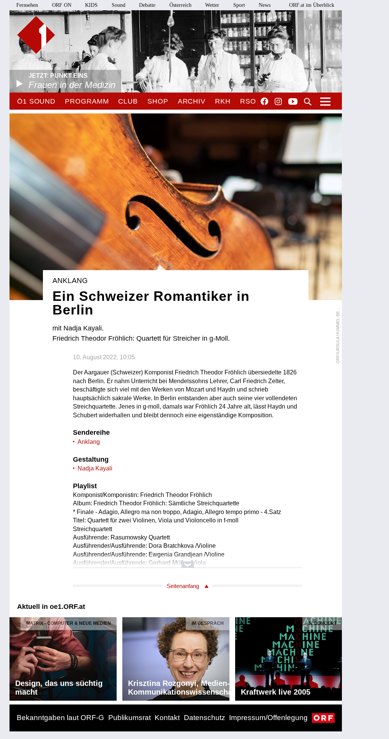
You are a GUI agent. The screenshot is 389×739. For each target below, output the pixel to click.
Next (336, 657)
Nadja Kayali (94, 468)
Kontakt (167, 718)
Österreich (180, 5)
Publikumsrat (129, 718)
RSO (248, 101)
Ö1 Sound (36, 101)
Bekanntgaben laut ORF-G (60, 718)
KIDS (91, 5)
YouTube (292, 102)
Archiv (192, 101)
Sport (239, 5)
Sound (118, 5)
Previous (15, 657)
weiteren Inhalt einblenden (187, 561)
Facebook (264, 101)
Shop (157, 101)
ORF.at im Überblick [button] (311, 5)
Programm (87, 101)
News (264, 5)
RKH (223, 101)
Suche (308, 101)
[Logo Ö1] (36, 35)
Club (128, 101)
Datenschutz (204, 718)
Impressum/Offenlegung (268, 718)
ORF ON (61, 5)
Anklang (88, 442)
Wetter (212, 5)
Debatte (147, 5)
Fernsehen (27, 5)
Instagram (278, 101)
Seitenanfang (183, 586)
